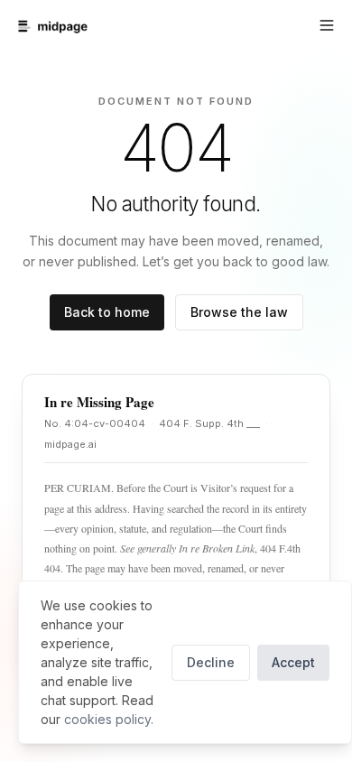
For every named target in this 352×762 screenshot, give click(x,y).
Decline (211, 662)
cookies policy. (108, 719)
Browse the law (239, 312)
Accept (293, 662)
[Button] (326, 25)
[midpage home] (53, 26)
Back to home (107, 312)
